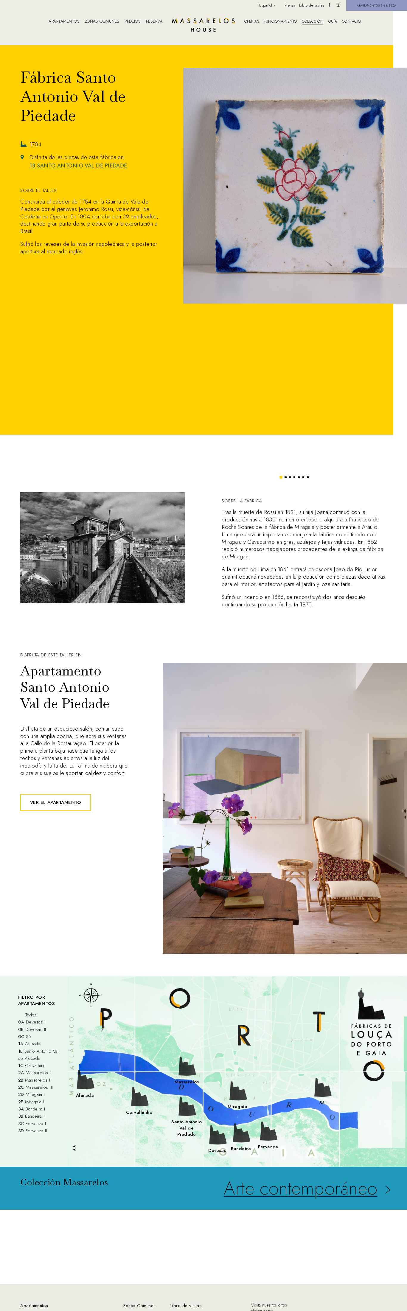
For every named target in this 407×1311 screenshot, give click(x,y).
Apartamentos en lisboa (376, 6)
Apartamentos (64, 21)
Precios (133, 21)
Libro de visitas (311, 5)
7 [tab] (308, 477)
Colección (312, 21)
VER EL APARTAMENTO (55, 802)
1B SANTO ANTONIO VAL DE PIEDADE (78, 166)
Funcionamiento (280, 21)
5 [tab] (299, 477)
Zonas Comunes (139, 1305)
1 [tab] (281, 477)
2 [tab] (285, 477)
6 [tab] (303, 477)
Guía (332, 21)
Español (265, 5)
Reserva (154, 21)
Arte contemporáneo (300, 1188)
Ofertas (251, 21)
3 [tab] (290, 477)
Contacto (351, 21)
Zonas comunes (102, 21)
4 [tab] (294, 477)
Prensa (290, 5)
